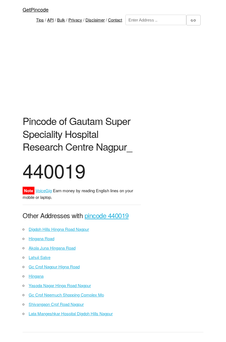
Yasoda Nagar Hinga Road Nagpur (60, 285)
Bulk (61, 20)
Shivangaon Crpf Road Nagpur (56, 304)
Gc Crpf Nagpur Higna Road (54, 266)
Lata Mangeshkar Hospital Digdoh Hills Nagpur (71, 313)
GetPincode (36, 9)
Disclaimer (95, 20)
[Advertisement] (124, 74)
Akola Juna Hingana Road (52, 248)
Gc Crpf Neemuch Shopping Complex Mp (66, 295)
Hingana (36, 276)
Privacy (75, 20)
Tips (40, 20)
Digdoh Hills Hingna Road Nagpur (59, 229)
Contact (115, 20)
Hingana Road (41, 238)
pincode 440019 (107, 215)
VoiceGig (44, 190)
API (50, 20)
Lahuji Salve (39, 257)
